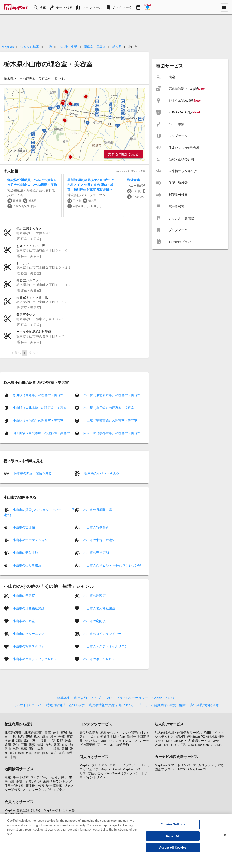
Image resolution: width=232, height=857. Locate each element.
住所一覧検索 (14, 785)
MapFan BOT (132, 769)
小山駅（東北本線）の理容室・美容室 (40, 408)
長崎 (37, 753)
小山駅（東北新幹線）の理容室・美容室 (111, 395)
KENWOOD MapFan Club (190, 769)
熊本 (45, 753)
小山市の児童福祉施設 (28, 608)
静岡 (8, 745)
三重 (24, 745)
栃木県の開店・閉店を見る (32, 473)
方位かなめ (96, 773)
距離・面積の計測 (28, 781)
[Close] (225, 835)
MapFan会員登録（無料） (23, 810)
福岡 (21, 753)
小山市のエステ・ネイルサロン (105, 646)
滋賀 (32, 745)
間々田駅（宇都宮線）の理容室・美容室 (111, 433)
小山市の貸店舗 (24, 527)
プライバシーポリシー (132, 698)
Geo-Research (198, 745)
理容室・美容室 (95, 47)
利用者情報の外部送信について (111, 705)
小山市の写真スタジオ (28, 646)
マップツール (39, 777)
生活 (49, 47)
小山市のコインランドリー (102, 633)
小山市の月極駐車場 (97, 509)
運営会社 (63, 698)
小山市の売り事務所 (27, 565)
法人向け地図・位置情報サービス (178, 732)
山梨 (51, 740)
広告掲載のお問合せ (204, 705)
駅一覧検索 (54, 785)
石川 (35, 740)
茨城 (29, 736)
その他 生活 (67, 47)
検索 (8, 777)
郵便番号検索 (34, 785)
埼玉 (53, 736)
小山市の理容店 (94, 595)
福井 (43, 740)
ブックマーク (31, 789)
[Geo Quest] (147, 7)
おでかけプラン (54, 789)
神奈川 (9, 740)
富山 (27, 740)
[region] (74, 124)
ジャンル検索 (29, 47)
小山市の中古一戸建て (99, 540)
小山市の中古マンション (30, 540)
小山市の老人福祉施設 (99, 608)
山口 (48, 749)
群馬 (45, 736)
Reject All (173, 836)
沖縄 (13, 757)
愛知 (16, 745)
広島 (40, 749)
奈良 (65, 745)
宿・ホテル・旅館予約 (113, 745)
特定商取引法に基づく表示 (65, 705)
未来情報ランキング (57, 781)
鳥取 (16, 749)
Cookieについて (163, 698)
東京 (70, 736)
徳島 (56, 749)
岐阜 (68, 740)
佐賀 (29, 753)
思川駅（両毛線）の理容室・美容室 (38, 395)
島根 (24, 749)
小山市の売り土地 (25, 552)
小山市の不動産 (24, 621)
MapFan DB (174, 740)
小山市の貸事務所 (96, 527)
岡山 (32, 749)
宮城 (64, 732)
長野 (60, 740)
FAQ (108, 698)
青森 (47, 732)
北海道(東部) (14, 732)
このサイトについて (27, 705)
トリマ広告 (178, 745)
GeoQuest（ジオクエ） (122, 773)
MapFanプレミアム (93, 765)
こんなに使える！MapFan (106, 736)
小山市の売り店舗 (96, 552)
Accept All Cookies (172, 847)
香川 (65, 749)
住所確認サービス (197, 740)
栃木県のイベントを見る (101, 473)
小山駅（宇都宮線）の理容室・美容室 (110, 420)
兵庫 (56, 745)
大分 (53, 753)
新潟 (19, 740)
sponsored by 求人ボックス (130, 171)
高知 (13, 753)
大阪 (40, 745)
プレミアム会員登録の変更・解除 (162, 705)
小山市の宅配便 (94, 621)
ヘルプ (96, 698)
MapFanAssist (110, 769)
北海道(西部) (33, 732)
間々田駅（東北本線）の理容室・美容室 (41, 433)
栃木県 (117, 47)
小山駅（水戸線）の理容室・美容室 (108, 408)
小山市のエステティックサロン (35, 659)
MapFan (8, 47)
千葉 (61, 736)
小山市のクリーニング (28, 633)
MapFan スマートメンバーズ (175, 765)
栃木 (37, 736)
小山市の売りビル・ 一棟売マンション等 (112, 565)
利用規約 (80, 698)
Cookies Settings (173, 824)
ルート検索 (21, 777)
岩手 (56, 732)
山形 (13, 736)
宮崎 (61, 753)
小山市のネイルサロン (99, 659)
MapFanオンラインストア (119, 740)
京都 (48, 745)
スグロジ (217, 745)
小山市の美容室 (24, 595)
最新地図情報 (89, 732)
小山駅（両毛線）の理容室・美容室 (38, 420)
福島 (21, 736)
